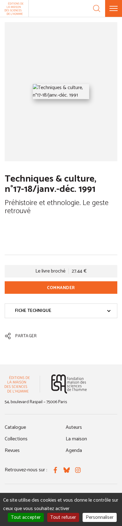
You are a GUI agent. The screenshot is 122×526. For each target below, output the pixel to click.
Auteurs (74, 427)
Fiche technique (33, 310)
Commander (61, 288)
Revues (12, 450)
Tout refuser (63, 517)
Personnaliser (100, 517)
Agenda (74, 450)
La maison (76, 439)
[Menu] (113, 8)
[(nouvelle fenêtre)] (69, 383)
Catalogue (15, 427)
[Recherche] (96, 8)
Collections (16, 439)
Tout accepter (26, 517)
